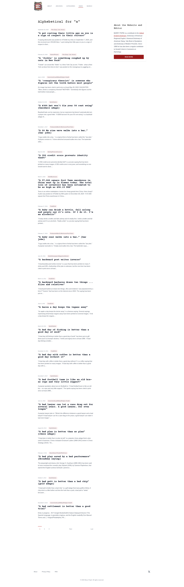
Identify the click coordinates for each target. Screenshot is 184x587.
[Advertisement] (129, 77)
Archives (59, 6)
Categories (70, 6)
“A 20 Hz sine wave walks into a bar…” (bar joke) (63, 131)
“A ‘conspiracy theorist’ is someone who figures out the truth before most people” (65, 81)
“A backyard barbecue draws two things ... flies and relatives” (65, 283)
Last (92, 529)
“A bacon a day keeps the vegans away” (63, 307)
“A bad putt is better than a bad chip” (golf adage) (63, 482)
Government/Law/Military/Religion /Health (58, 77)
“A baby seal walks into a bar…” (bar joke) (62, 238)
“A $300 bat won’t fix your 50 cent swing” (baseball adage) (65, 106)
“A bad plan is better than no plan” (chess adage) (61, 432)
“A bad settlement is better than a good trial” (64, 507)
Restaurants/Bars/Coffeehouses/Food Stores (62, 127)
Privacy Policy (46, 571)
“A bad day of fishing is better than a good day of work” (63, 331)
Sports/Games (53, 102)
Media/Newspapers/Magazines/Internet (58, 256)
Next (70, 529)
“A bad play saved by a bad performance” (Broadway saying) (64, 457)
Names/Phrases (54, 54)
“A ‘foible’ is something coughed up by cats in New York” (63, 59)
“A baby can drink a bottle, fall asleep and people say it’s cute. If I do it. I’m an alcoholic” (65, 212)
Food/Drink (53, 206)
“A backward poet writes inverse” (59, 259)
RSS (56, 571)
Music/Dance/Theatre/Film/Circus (58, 453)
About (49, 6)
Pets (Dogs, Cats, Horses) (58, 29)
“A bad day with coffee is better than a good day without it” (64, 355)
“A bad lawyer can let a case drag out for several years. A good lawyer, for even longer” (65, 406)
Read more (134, 57)
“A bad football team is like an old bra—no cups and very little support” (65, 380)
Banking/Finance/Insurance (55, 152)
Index (81, 6)
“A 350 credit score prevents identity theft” (63, 156)
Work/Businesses (52, 176)
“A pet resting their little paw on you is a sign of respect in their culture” (65, 34)
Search (89, 6)
